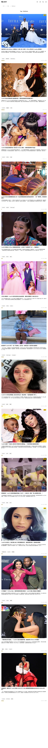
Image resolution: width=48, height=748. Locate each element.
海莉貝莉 (7, 58)
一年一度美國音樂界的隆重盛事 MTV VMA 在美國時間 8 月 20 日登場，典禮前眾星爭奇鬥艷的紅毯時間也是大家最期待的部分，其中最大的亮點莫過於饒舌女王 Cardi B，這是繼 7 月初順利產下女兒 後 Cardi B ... (23, 692)
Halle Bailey (13, 58)
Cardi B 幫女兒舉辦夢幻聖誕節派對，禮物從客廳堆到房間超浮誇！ (17, 98)
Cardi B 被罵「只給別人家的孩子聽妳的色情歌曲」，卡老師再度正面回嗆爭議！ (20, 444)
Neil (2, 258)
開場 (12, 698)
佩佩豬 (13, 551)
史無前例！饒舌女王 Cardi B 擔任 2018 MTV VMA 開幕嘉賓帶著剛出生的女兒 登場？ (22, 689)
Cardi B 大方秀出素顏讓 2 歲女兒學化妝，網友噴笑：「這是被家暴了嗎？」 (19, 394)
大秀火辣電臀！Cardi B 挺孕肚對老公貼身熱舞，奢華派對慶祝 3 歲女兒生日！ (20, 296)
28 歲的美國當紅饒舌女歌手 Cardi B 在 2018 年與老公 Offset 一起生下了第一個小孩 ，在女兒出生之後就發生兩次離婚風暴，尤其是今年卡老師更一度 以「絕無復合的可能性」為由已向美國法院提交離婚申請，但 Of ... (23, 545)
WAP (7, 453)
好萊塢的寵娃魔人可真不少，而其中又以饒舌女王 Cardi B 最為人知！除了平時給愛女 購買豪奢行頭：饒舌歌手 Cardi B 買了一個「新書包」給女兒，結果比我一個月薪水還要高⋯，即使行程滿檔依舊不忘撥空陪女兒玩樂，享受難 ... (23, 201)
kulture (11, 305)
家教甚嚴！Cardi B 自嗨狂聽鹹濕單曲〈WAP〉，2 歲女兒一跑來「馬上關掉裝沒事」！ (22, 493)
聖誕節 (7, 107)
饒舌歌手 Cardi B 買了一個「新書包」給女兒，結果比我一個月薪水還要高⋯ (19, 345)
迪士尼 (7, 207)
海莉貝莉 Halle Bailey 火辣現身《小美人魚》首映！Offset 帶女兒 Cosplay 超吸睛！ (21, 49)
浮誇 (11, 107)
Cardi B (3, 107)
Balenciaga (12, 207)
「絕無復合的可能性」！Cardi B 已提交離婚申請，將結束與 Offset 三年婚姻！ (20, 639)
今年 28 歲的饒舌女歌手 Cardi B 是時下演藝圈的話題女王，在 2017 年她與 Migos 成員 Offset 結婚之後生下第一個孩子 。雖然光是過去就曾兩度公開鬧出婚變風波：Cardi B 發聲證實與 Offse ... (24, 299)
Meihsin (2, 356)
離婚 (11, 600)
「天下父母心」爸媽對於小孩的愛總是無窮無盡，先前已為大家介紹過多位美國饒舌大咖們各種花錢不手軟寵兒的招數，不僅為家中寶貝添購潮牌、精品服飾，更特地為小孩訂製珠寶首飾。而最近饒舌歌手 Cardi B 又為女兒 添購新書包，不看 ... (23, 348)
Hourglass (14, 355)
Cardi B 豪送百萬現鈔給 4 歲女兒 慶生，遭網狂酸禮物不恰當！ (18, 147)
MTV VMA (8, 698)
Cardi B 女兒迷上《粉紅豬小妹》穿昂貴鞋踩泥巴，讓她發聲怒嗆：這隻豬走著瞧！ (21, 542)
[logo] (4, 2)
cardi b (3, 453)
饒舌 (11, 256)
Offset (3, 58)
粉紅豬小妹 (4, 551)
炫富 (11, 157)
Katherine (3, 60)
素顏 (10, 404)
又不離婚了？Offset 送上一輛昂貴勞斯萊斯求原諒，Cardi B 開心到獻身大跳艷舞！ (21, 591)
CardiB (3, 256)
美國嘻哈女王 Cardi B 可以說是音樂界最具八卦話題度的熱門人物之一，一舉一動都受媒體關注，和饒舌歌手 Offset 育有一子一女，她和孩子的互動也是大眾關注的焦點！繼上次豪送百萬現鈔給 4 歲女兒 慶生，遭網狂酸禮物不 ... (23, 101)
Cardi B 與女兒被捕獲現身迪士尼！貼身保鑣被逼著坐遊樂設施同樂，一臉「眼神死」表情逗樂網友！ (24, 197)
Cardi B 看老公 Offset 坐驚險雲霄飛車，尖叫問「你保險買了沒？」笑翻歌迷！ (20, 247)
